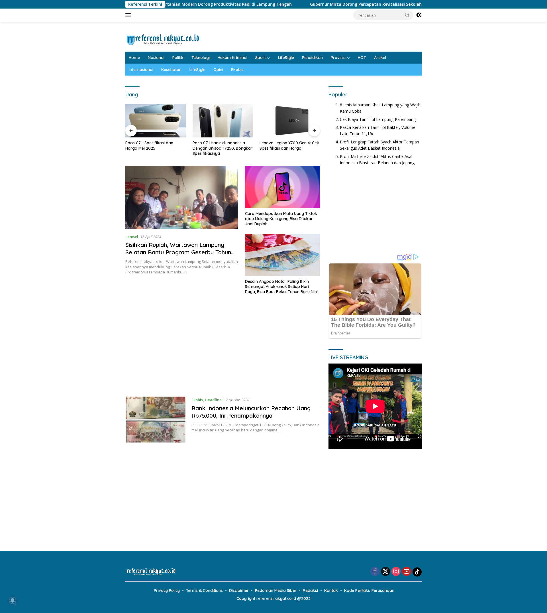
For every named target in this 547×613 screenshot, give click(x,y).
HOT (362, 57)
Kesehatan (171, 69)
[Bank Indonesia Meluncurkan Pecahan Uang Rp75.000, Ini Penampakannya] (155, 420)
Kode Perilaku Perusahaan (369, 590)
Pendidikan (312, 57)
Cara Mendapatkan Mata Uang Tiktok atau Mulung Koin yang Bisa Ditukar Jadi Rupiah (281, 218)
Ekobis (237, 69)
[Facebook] (374, 572)
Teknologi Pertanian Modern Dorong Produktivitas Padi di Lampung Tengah (186, 4)
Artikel (380, 57)
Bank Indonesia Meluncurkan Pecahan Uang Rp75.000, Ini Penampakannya (251, 412)
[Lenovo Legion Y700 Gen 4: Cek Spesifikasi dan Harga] (290, 121)
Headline (213, 399)
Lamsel (131, 236)
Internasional (141, 69)
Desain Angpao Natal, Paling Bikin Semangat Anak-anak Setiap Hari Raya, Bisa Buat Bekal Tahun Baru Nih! (281, 286)
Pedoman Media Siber (276, 590)
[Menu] (129, 15)
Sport (260, 57)
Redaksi (310, 590)
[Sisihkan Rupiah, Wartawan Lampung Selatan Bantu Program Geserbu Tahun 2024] (181, 197)
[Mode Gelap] (419, 15)
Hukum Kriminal (232, 57)
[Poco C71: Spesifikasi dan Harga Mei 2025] (155, 121)
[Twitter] (385, 572)
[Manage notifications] (12, 600)
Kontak (331, 590)
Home (134, 57)
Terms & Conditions (204, 590)
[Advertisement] (222, 348)
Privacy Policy (167, 590)
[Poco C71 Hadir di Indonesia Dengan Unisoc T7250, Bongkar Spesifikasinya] (223, 121)
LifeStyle (286, 57)
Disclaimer (239, 590)
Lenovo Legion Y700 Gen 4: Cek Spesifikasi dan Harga (289, 145)
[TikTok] (417, 572)
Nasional (156, 57)
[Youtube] (406, 572)
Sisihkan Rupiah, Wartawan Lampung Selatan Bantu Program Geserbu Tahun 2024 (178, 252)
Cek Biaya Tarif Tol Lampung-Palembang (378, 119)
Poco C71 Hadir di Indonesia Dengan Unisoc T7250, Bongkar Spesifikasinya (222, 148)
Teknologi (200, 57)
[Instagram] (396, 572)
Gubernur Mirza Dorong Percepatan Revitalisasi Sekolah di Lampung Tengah (357, 4)
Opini (218, 69)
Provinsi (338, 57)
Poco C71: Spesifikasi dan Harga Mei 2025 (149, 145)
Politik (177, 57)
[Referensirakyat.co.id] (163, 39)
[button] (407, 14)
